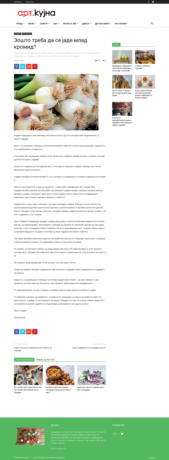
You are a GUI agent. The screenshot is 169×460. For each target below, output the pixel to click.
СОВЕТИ (43, 23)
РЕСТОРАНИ (120, 23)
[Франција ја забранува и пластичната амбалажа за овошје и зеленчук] (122, 57)
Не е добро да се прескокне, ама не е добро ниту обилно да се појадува (28, 390)
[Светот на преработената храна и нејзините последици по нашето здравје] (122, 109)
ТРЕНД (19, 23)
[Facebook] (149, 2)
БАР (55, 23)
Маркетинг (30, 2)
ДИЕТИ (85, 23)
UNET (30, 457)
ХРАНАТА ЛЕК (69, 23)
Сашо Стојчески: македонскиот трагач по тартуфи (33, 349)
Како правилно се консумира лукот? (89, 348)
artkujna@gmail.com (76, 448)
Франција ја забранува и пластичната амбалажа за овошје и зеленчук (122, 68)
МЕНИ (31, 23)
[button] (152, 24)
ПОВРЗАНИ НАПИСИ (24, 360)
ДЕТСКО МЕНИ (102, 23)
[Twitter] (153, 2)
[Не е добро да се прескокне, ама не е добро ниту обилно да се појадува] (28, 375)
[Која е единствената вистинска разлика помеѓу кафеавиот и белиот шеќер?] (145, 82)
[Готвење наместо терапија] (145, 57)
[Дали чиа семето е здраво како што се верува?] (91, 375)
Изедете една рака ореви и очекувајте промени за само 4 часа (58, 390)
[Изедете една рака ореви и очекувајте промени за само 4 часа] (60, 375)
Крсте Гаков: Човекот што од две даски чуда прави (121, 93)
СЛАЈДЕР (17, 34)
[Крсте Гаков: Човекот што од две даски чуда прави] (122, 82)
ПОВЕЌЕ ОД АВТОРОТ (45, 360)
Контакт (152, 457)
